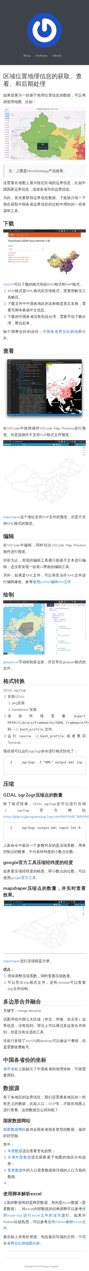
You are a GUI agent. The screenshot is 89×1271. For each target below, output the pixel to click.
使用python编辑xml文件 (52, 581)
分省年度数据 (19, 1157)
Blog (27, 56)
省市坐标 (10, 1069)
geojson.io (11, 662)
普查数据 (15, 1170)
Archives (41, 56)
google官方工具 (23, 877)
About (56, 56)
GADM (8, 284)
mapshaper (11, 517)
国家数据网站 (14, 1129)
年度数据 (15, 1150)
